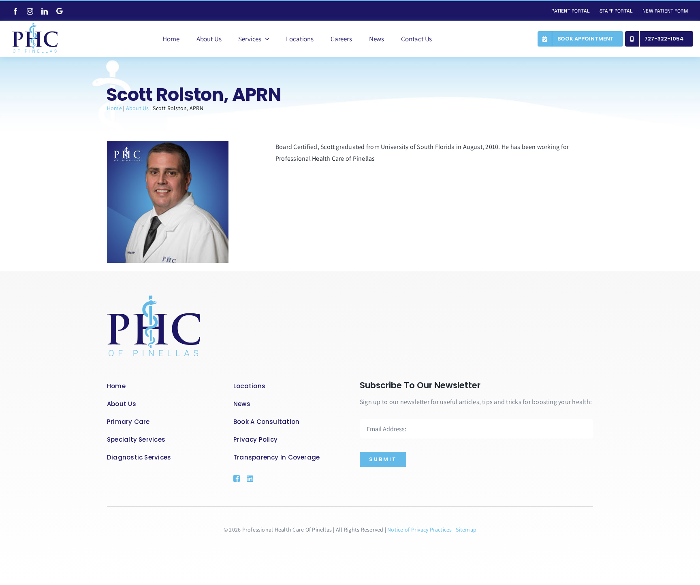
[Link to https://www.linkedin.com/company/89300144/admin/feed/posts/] (261, 478)
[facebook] (15, 11)
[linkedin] (44, 11)
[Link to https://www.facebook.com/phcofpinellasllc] (236, 478)
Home (114, 108)
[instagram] (30, 11)
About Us (137, 108)
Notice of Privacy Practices (420, 529)
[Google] (59, 11)
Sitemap (466, 529)
